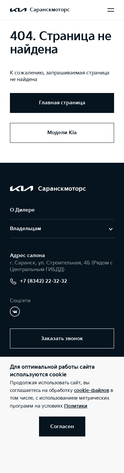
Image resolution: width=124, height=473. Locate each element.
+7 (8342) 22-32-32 (43, 281)
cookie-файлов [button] (91, 390)
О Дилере (22, 210)
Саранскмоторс (50, 10)
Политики (75, 406)
